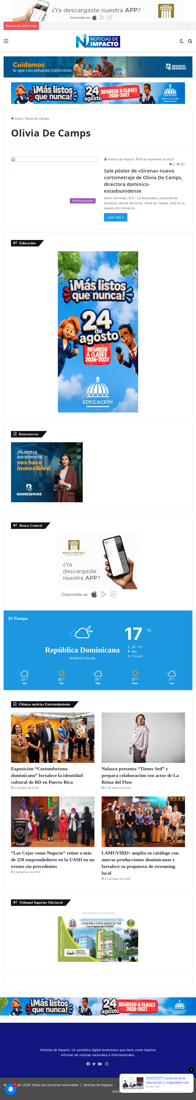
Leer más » (116, 217)
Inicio (18, 118)
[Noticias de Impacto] (98, 41)
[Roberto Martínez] (98, 10)
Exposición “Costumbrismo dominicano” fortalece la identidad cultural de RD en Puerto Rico (47, 775)
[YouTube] (101, 1064)
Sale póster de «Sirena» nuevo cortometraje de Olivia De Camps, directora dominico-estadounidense (143, 180)
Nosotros (129, 1091)
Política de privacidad (154, 1091)
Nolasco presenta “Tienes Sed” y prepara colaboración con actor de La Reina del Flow (140, 775)
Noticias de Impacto (121, 159)
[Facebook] (89, 1064)
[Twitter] (95, 1064)
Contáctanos (181, 1091)
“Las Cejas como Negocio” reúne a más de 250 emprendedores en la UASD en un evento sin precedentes (52, 859)
